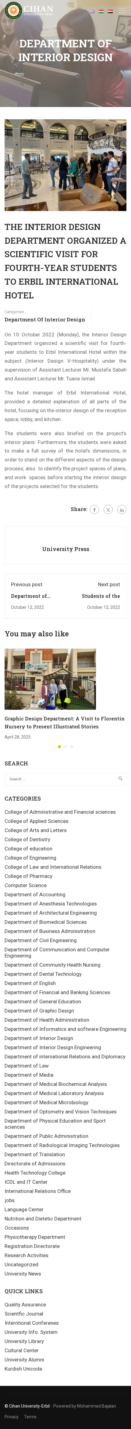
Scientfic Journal (24, 1314)
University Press (65, 549)
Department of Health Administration (47, 1020)
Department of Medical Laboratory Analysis (54, 1093)
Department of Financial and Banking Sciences (57, 992)
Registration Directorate (32, 1246)
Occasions (17, 1228)
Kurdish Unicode (23, 1369)
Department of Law (27, 1066)
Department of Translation (35, 1154)
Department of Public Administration (46, 1136)
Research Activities (26, 1255)
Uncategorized (21, 1264)
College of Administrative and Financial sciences (60, 812)
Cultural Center (22, 1350)
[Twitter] (108, 509)
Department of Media (29, 1075)
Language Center (24, 1209)
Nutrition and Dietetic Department (43, 1219)
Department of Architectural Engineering (51, 913)
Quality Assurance (25, 1304)
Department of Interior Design (45, 319)
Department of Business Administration (50, 931)
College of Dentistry (27, 839)
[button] (59, 746)
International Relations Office (38, 1191)
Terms (30, 1416)
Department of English (30, 983)
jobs (10, 1200)
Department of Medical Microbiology (46, 1102)
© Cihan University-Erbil (27, 1406)
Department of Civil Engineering (41, 940)
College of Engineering (30, 858)
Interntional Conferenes (32, 1323)
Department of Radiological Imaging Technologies (62, 1145)
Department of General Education (43, 1001)
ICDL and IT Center (26, 1182)
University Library (24, 1341)
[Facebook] (94, 509)
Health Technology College (35, 1173)
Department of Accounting (35, 894)
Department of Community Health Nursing (53, 965)
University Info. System (31, 1332)
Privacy (12, 1416)
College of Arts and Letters (36, 830)
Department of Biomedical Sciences (46, 922)
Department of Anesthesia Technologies (51, 904)
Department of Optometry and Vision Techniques (61, 1112)
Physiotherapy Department (35, 1237)
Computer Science (26, 885)
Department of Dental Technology (43, 974)
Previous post (26, 584)
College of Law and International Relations (53, 867)
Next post (109, 584)
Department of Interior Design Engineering (53, 1047)
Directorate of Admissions (35, 1164)
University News (23, 1274)
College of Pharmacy (28, 876)
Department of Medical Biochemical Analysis (56, 1084)
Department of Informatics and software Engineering (65, 1029)
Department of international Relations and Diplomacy (65, 1056)
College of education (28, 849)
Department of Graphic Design (39, 1011)
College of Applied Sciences (37, 821)
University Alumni (24, 1360)
